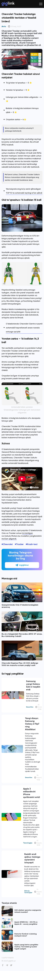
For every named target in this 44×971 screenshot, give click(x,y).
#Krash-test (31, 544)
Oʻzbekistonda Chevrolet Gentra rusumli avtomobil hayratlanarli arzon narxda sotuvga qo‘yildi (24, 328)
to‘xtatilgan (27, 533)
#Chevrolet (7, 544)
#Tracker (19, 544)
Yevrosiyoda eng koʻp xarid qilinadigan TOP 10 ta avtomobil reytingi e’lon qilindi (24, 191)
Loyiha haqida (8, 958)
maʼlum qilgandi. (9, 539)
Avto (4, 26)
